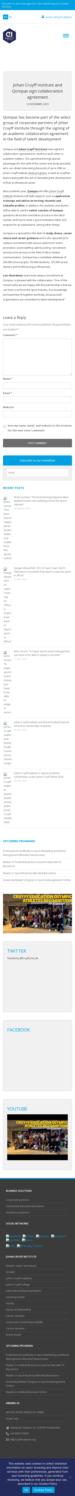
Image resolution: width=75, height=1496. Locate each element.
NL (10, 17)
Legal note (12, 1418)
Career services (15, 1316)
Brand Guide (13, 1334)
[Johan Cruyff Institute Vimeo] (28, 1240)
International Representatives (23, 1291)
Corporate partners (17, 1200)
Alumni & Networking (18, 1309)
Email (7, 393)
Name (8, 378)
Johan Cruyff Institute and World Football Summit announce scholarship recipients (41, 724)
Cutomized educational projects (25, 1206)
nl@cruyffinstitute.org (23, 1439)
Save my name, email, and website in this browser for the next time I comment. (40, 428)
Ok (26, 1490)
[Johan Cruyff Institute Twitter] (29, 1236)
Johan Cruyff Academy (19, 1278)
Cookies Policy (43, 1490)
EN (5, 17)
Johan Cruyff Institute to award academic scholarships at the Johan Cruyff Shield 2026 (38, 775)
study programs (37, 173)
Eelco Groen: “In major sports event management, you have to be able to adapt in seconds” (42, 653)
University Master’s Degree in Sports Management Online (37, 880)
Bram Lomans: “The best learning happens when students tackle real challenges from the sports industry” (41, 500)
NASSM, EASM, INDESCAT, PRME (25, 1412)
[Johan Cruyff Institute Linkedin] (43, 1236)
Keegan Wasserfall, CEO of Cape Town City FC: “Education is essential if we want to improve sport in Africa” (42, 571)
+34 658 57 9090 (19, 1433)
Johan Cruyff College (18, 1284)
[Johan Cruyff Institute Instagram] (59, 1236)
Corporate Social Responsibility (24, 1322)
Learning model (15, 1297)
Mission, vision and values (21, 1265)
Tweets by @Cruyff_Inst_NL (22, 958)
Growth (10, 1272)
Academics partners (17, 1212)
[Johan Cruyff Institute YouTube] (14, 1240)
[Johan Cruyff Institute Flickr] (11, 1245)
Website (8, 407)
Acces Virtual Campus (58, 17)
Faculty (10, 1303)
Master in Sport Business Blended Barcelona (29, 873)
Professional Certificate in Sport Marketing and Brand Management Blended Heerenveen (37, 1357)
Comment (10, 335)
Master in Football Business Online (26, 1392)
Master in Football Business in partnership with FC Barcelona (35, 1367)
